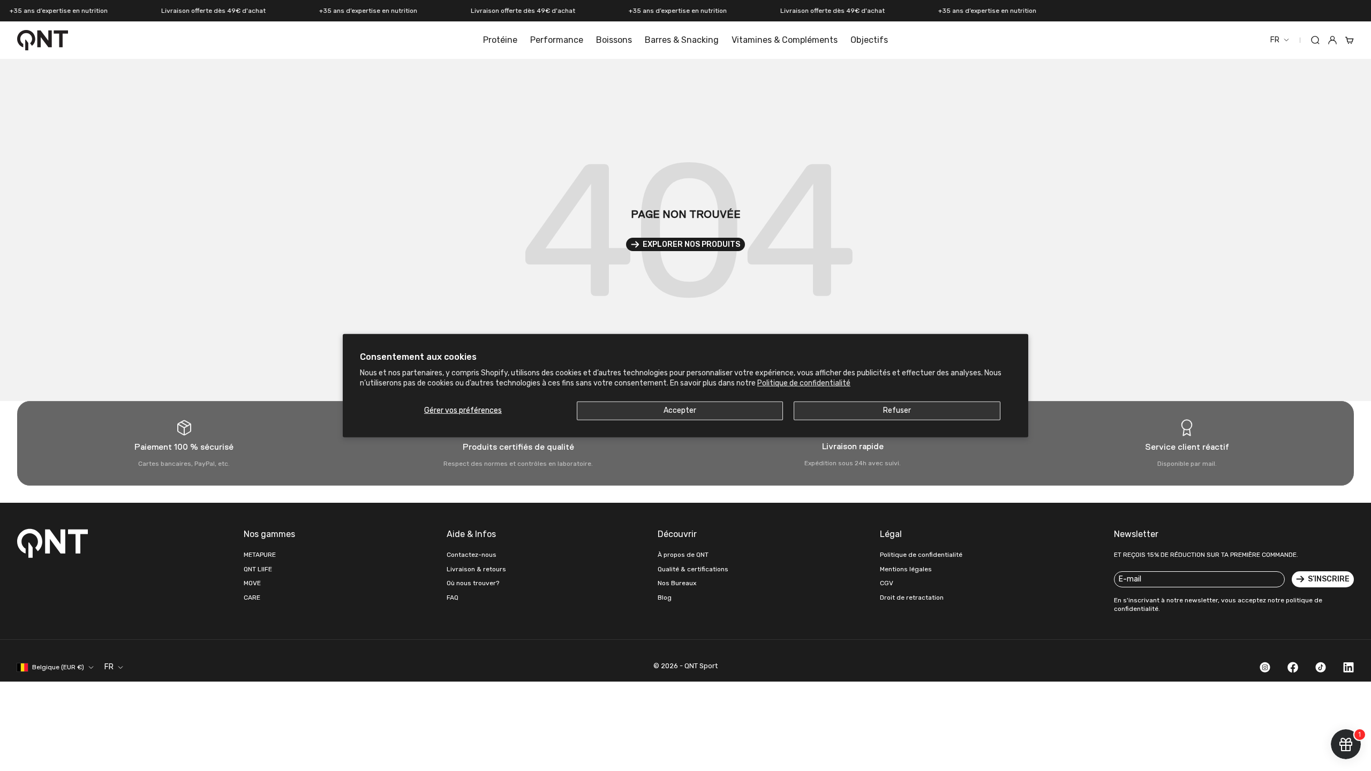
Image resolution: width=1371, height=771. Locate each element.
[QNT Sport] (54, 542)
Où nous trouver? (473, 583)
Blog (665, 597)
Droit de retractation (912, 597)
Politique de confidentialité (803, 382)
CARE (252, 597)
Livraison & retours (476, 569)
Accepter (680, 409)
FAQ (452, 597)
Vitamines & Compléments (785, 40)
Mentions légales (906, 569)
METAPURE (260, 554)
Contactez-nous (471, 554)
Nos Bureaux (677, 583)
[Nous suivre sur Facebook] (1292, 667)
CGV (886, 583)
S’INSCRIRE (1329, 579)
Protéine (500, 40)
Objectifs (869, 40)
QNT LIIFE (258, 569)
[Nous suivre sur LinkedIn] (1348, 667)
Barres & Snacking (682, 40)
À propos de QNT (683, 554)
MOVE (252, 583)
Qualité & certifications (693, 569)
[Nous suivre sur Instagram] (1265, 667)
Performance (556, 40)
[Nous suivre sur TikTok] (1320, 667)
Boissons (614, 40)
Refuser (897, 409)
